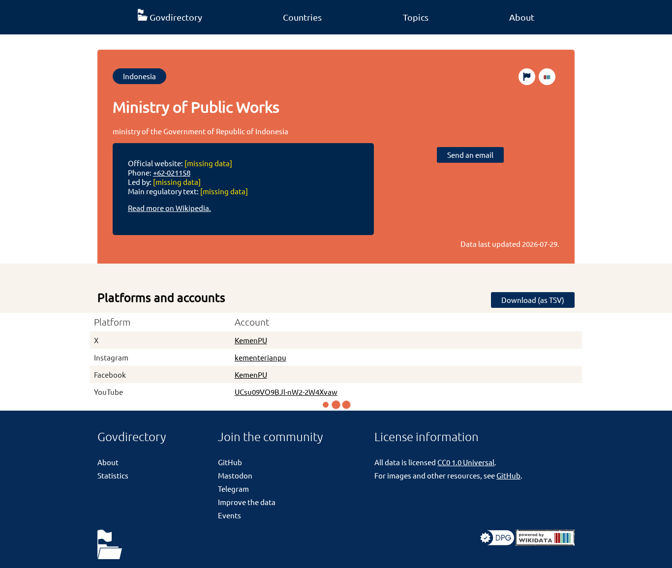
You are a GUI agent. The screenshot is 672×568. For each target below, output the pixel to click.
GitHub (230, 462)
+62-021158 (171, 172)
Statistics (112, 475)
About (521, 17)
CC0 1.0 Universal (465, 462)
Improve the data (246, 502)
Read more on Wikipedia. (169, 207)
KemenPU (251, 340)
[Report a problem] (527, 76)
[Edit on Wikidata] (547, 76)
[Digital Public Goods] (497, 542)
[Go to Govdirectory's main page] (109, 545)
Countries (302, 17)
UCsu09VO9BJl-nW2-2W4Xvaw (286, 391)
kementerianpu (260, 357)
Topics (415, 17)
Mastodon (235, 475)
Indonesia (139, 76)
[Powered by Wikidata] (545, 542)
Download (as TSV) (532, 299)
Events (229, 515)
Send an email (470, 154)
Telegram (233, 488)
